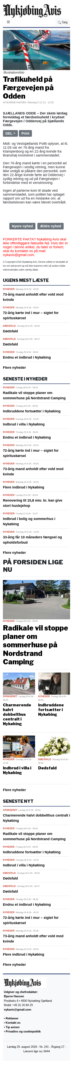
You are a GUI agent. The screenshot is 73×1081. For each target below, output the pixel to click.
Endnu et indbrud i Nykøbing (27, 357)
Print (25, 133)
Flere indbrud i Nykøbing (23, 487)
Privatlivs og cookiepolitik (23, 1031)
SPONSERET (10, 696)
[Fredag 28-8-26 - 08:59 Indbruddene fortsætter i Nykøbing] (54, 683)
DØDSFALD (9, 326)
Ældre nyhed (50, 226)
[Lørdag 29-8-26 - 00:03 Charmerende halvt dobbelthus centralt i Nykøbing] (19, 683)
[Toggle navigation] (8, 22)
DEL (8, 133)
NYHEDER (9, 289)
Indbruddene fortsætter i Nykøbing (32, 411)
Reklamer (12, 1018)
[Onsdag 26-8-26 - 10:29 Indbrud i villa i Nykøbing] (19, 746)
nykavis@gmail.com (17, 1009)
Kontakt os (13, 1022)
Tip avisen (12, 1027)
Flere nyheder (14, 368)
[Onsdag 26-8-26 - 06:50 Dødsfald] (54, 746)
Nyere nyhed (22, 226)
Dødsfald (10, 331)
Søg (64, 22)
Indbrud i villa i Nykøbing (24, 424)
